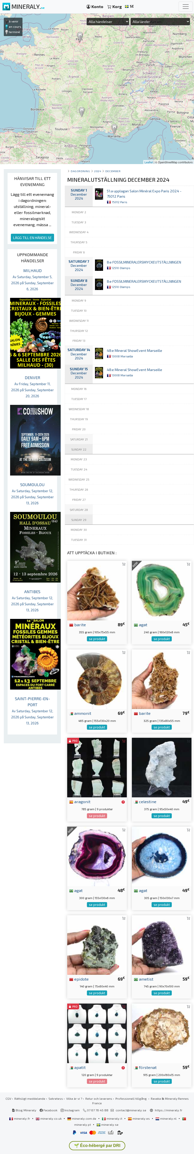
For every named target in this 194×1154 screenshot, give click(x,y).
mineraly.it (114, 1118)
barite (79, 624)
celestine (147, 801)
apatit (79, 1067)
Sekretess (55, 1098)
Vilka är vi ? (74, 1098)
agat (142, 624)
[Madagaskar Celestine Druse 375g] (161, 767)
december (112, 171)
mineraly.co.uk (51, 1118)
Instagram (72, 1110)
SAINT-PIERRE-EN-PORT (32, 710)
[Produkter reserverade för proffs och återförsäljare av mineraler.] (123, 802)
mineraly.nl (168, 1118)
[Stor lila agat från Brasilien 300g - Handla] (97, 855)
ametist (145, 978)
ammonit (82, 713)
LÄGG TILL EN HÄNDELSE (32, 237)
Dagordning (80, 171)
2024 (97, 171)
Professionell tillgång (131, 1098)
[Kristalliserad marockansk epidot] (97, 944)
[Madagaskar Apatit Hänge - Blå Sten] (97, 1032)
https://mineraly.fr (168, 1110)
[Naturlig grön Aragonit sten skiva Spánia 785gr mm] (97, 767)
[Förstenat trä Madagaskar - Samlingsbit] (161, 1032)
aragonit (81, 801)
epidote (81, 978)
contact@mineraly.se (131, 1110)
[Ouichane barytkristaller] (97, 590)
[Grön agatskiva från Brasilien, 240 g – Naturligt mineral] (161, 590)
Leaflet (148, 162)
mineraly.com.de (84, 1118)
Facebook (50, 1110)
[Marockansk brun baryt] (161, 678)
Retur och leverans (98, 1098)
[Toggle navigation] (186, 7)
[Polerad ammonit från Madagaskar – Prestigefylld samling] (97, 678)
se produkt (97, 639)
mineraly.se (109, 1124)
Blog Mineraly (25, 1110)
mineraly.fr (22, 1118)
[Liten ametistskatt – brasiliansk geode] (161, 944)
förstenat (147, 1067)
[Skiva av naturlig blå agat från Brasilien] (161, 855)
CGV (8, 1098)
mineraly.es (141, 1118)
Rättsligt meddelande (29, 1098)
